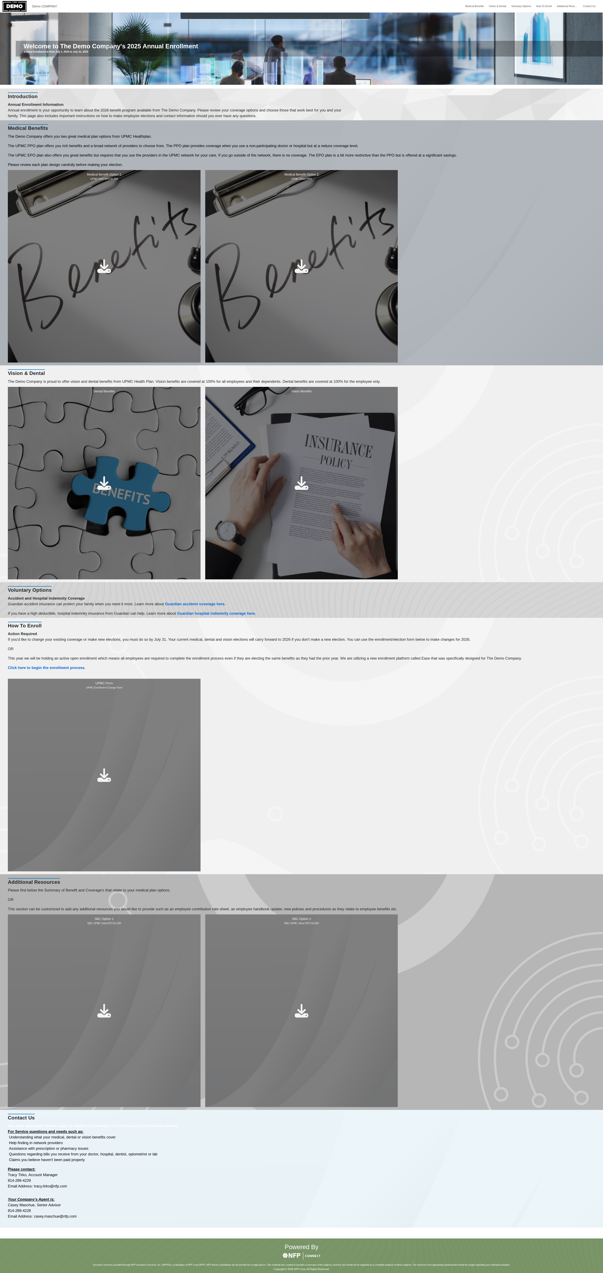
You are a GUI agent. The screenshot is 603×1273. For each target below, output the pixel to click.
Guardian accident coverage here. (195, 604)
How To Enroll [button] (544, 6)
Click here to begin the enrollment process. (46, 668)
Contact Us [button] (589, 6)
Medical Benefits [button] (474, 6)
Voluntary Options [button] (521, 6)
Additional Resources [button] (567, 6)
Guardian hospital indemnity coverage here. (216, 613)
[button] (301, 1256)
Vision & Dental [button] (497, 6)
